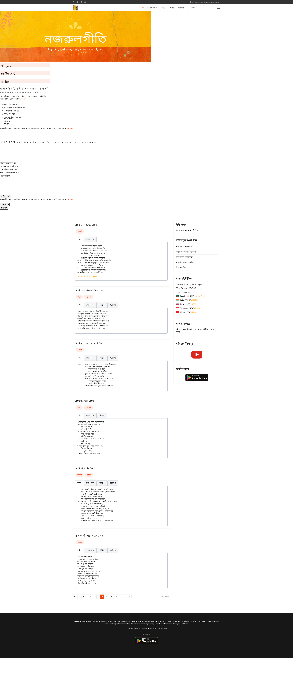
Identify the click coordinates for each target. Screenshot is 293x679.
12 (116, 596)
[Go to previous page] (79, 597)
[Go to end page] (129, 597)
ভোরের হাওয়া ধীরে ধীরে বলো (10, 166)
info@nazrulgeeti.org (212, 2)
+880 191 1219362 (197, 2)
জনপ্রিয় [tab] (6, 124)
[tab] (79, 239)
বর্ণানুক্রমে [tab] (7, 121)
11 (111, 596)
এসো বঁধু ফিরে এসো (84, 401)
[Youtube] (77, 2)
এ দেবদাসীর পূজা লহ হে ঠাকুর (89, 535)
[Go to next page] (125, 597)
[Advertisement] (56, 668)
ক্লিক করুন (23, 99)
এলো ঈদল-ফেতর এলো (86, 225)
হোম (142, 8)
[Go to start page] (75, 597)
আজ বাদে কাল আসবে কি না (9, 172)
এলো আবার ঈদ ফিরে (85, 468)
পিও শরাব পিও (5, 176)
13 (120, 596)
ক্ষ (30, 88)
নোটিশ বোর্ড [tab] (8, 118)
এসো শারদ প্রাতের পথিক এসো (89, 290)
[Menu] (218, 7)
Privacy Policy (146, 634)
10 (106, 596)
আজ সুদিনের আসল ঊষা (8, 163)
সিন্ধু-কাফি (89, 297)
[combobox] (201, 8)
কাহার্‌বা (79, 350)
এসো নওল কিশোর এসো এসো (89, 343)
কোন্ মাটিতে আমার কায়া (8, 169)
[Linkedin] (81, 2)
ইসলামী (79, 231)
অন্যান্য (163, 8)
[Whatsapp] (85, 2)
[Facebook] (73, 2)
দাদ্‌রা (79, 297)
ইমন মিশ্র (88, 407)
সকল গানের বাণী (152, 8)
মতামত (172, 8)
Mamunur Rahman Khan (159, 628)
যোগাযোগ (181, 8)
